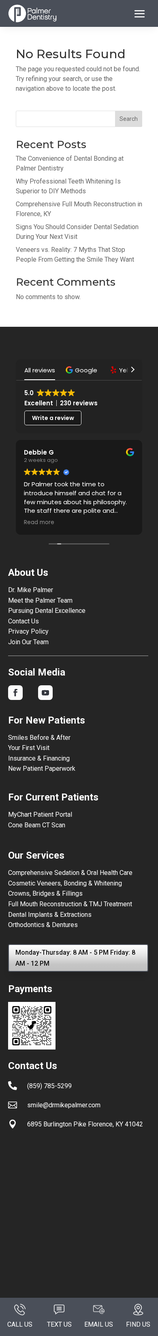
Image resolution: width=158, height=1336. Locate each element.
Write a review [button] (53, 418)
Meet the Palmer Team (40, 600)
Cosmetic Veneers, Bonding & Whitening (65, 883)
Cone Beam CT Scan (36, 825)
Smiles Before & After (39, 737)
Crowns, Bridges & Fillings (45, 893)
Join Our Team (28, 642)
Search (129, 119)
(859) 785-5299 (49, 1086)
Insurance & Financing (39, 758)
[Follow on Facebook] (15, 692)
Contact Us (23, 621)
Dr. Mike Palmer (30, 590)
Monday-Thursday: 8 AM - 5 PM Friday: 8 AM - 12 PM (75, 958)
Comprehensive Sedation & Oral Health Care (70, 873)
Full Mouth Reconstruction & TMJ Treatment (70, 904)
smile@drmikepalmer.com (63, 1105)
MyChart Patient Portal (40, 814)
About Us (28, 572)
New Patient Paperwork (41, 768)
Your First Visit (28, 748)
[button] (82, 370)
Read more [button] (39, 522)
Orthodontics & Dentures (43, 925)
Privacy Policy (28, 631)
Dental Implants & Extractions (50, 914)
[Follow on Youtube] (45, 692)
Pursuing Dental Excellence (46, 610)
